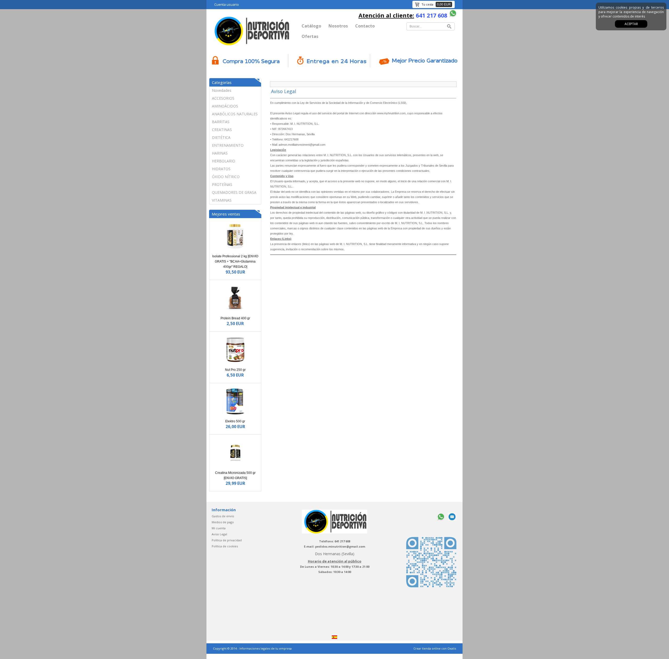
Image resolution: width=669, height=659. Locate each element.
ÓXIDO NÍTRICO (226, 176)
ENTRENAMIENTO (228, 145)
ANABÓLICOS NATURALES (235, 113)
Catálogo (311, 26)
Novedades (221, 90)
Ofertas (310, 36)
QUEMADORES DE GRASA (234, 192)
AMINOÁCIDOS (225, 106)
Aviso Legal (219, 534)
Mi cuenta (219, 528)
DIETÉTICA (221, 137)
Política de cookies (225, 546)
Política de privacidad (227, 540)
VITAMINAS (222, 200)
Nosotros (338, 26)
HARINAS (220, 153)
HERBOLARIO (223, 160)
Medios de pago (223, 522)
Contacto (365, 26)
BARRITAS (220, 121)
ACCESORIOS (223, 98)
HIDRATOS (221, 168)
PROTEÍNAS (222, 184)
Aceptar (631, 24)
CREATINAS (222, 129)
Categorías (222, 82)
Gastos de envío (223, 516)
